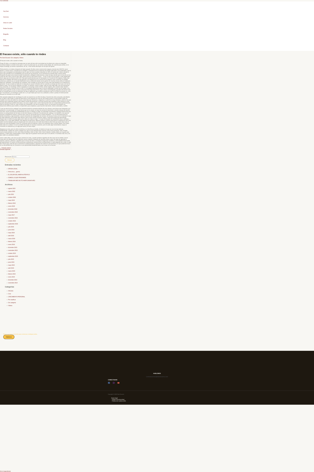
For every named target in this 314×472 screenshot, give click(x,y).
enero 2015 (11, 277)
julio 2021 (11, 194)
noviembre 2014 (13, 282)
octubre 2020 (12, 197)
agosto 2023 (11, 188)
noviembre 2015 (13, 250)
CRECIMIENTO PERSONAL (16, 296)
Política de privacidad (118, 399)
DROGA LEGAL (12, 168)
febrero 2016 (12, 241)
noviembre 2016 (13, 218)
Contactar (6, 45)
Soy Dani (6, 11)
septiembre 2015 (13, 256)
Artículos (10, 291)
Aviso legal (114, 398)
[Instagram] (114, 383)
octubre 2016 (12, 221)
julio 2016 (11, 226)
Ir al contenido (4, 0)
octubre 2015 (12, 253)
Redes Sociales (8, 28)
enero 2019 (11, 206)
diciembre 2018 (12, 209)
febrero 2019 (12, 203)
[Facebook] (109, 383)
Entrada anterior (5, 148)
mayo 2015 (11, 265)
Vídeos (21, 57)
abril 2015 (11, 268)
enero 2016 (11, 244)
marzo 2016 (11, 238)
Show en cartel (7, 22)
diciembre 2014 (12, 280)
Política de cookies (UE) (119, 401)
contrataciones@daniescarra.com (157, 377)
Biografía (6, 34)
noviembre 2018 (13, 212)
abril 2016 (11, 235)
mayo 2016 (11, 232)
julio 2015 (11, 259)
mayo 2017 (11, 215)
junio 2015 (11, 262)
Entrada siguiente (6, 149)
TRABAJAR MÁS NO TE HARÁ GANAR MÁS (21, 180)
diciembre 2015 (12, 247)
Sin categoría (15, 57)
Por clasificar (12, 299)
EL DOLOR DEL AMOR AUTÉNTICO (19, 174)
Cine (9, 293)
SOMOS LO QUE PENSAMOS (17, 177)
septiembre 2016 (13, 224)
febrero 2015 (12, 274)
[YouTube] (118, 383)
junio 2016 (11, 229)
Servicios (6, 17)
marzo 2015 (11, 271)
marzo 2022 (11, 191)
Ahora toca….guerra (14, 171)
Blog (4, 40)
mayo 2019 (11, 200)
